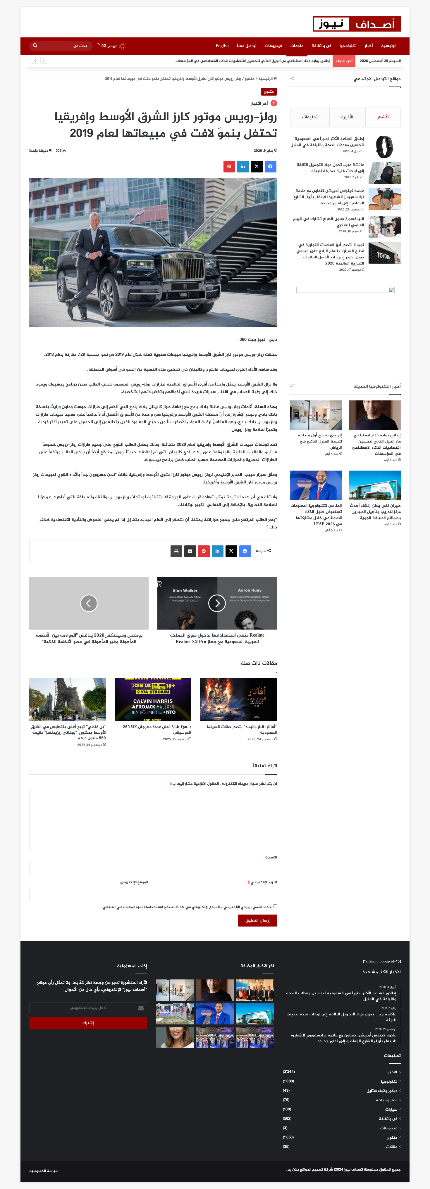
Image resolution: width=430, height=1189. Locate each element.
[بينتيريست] (229, 166)
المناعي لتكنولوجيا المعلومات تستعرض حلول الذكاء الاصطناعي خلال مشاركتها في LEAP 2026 (316, 515)
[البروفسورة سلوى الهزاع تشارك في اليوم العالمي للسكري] (385, 227)
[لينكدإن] (243, 166)
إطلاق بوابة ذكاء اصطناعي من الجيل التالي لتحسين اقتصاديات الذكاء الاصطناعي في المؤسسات (376, 444)
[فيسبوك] (270, 166)
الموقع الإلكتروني (134, 882)
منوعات (296, 46)
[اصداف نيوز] (357, 24)
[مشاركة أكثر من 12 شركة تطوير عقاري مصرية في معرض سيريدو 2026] (215, 1037)
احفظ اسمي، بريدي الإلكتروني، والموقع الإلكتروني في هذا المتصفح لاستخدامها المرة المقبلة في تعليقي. (187, 907)
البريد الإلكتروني (262, 882)
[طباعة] (176, 551)
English (222, 46)
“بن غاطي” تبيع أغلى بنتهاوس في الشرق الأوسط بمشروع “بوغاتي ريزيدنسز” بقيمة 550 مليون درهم (68, 733)
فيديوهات (273, 46)
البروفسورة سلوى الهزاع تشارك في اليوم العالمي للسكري (328, 222)
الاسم (271, 857)
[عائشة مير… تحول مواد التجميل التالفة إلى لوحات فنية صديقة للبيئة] (385, 173)
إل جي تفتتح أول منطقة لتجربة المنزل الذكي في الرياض (284, 61)
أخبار (369, 46)
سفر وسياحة (386, 1100)
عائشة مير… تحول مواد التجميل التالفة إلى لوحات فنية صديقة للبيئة (330, 168)
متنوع (249, 79)
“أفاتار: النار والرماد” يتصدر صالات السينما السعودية (242, 730)
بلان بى (292, 1169)
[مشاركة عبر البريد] (190, 551)
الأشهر (383, 117)
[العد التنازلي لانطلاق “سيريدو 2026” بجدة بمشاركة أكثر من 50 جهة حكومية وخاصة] (175, 1013)
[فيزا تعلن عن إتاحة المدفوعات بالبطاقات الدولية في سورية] (255, 990)
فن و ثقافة (321, 46)
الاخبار (392, 1072)
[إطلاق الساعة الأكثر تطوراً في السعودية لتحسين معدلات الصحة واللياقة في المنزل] (385, 147)
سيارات (391, 1110)
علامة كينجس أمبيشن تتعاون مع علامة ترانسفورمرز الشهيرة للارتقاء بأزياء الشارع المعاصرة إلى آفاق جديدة (328, 197)
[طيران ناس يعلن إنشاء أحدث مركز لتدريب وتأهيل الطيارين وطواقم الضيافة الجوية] (375, 485)
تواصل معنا (247, 46)
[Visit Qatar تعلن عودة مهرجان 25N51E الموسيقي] (153, 699)
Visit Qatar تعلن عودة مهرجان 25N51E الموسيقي (157, 730)
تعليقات (310, 117)
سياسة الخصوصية (44, 1171)
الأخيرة (347, 117)
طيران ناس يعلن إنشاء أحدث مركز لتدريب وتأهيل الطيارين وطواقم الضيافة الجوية (375, 511)
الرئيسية (389, 46)
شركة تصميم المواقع (316, 1169)
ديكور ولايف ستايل (382, 1091)
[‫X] (257, 166)
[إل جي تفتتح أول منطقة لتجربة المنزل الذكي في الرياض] (316, 415)
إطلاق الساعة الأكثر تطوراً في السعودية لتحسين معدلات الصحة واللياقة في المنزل (327, 142)
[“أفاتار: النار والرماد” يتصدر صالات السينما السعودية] (238, 699)
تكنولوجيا (348, 46)
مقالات (391, 1147)
